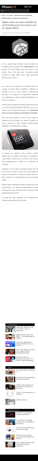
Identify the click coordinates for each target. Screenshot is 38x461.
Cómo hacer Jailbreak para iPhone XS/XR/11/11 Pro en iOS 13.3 (24, 343)
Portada (3, 15)
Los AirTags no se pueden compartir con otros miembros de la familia (25, 421)
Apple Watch (9, 15)
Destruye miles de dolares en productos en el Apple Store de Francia (25, 386)
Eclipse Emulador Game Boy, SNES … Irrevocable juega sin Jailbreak (25, 336)
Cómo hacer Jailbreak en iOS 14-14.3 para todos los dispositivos (24, 328)
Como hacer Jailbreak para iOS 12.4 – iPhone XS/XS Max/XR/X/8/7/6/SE (25, 351)
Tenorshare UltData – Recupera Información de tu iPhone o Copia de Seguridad (24, 358)
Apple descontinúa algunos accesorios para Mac (24, 413)
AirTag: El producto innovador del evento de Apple (25, 428)
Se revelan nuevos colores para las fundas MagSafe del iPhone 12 (25, 436)
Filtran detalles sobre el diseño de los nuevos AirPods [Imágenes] (25, 444)
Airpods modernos (21, 400)
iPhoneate (8, 7)
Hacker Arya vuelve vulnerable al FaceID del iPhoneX (25, 378)
